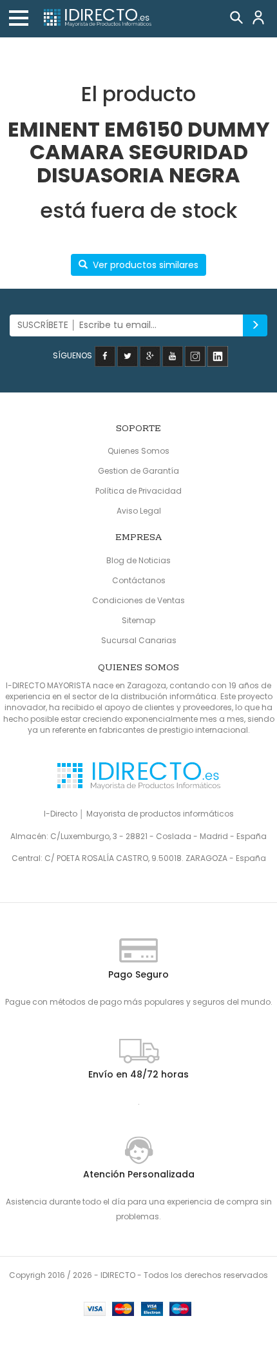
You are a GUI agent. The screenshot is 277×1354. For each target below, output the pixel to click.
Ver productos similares (145, 264)
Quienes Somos (138, 450)
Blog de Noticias (138, 560)
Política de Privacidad (138, 490)
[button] (18, 18)
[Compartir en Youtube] (172, 355)
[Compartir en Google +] (150, 355)
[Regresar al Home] (96, 18)
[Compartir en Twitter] (127, 355)
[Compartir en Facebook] (105, 355)
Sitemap (138, 620)
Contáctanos (139, 580)
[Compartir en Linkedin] (217, 355)
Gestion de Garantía (138, 470)
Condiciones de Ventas (138, 600)
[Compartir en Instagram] (195, 355)
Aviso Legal (139, 510)
